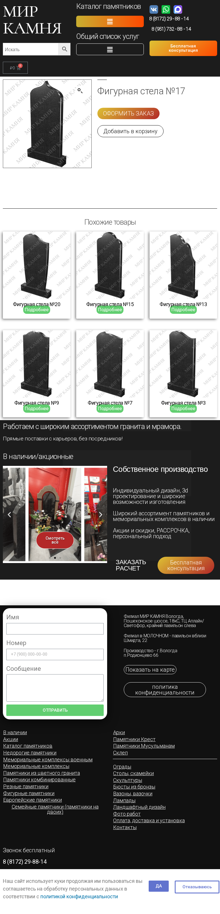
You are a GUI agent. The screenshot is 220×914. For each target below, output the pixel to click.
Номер (16, 642)
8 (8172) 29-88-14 (24, 861)
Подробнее (37, 309)
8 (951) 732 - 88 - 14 (171, 29)
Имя (12, 617)
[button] (110, 21)
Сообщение (23, 668)
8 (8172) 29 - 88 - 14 (169, 18)
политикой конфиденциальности (79, 896)
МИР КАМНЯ (32, 19)
